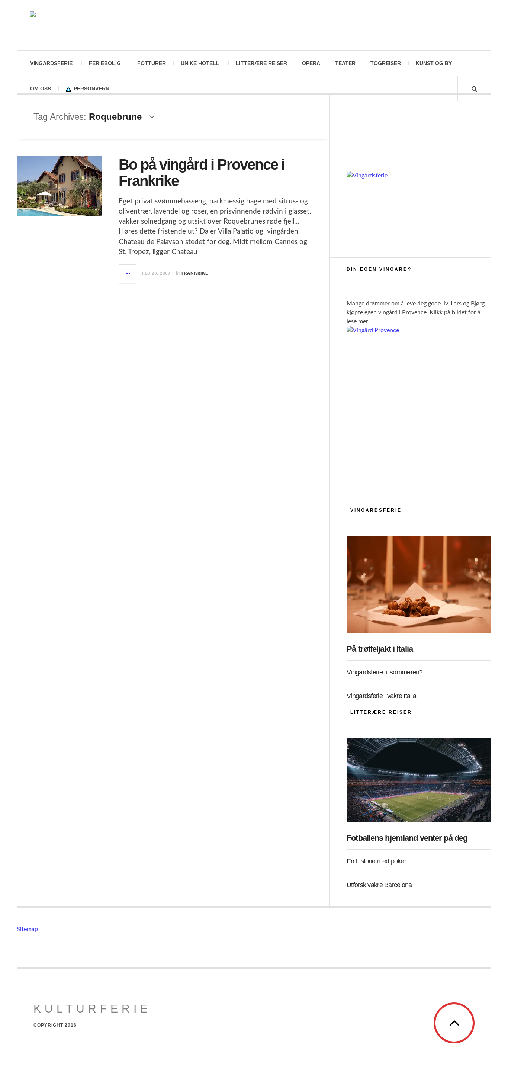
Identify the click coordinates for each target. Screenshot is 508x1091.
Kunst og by (434, 63)
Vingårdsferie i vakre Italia (381, 696)
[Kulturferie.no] (100, 25)
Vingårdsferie (51, 63)
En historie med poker (376, 861)
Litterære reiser (261, 63)
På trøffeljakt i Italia (380, 649)
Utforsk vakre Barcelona (379, 885)
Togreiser (385, 63)
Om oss (40, 89)
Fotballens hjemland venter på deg (407, 838)
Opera (311, 63)
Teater (345, 63)
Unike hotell (200, 63)
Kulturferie (92, 1008)
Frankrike (194, 273)
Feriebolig (105, 63)
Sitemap (27, 929)
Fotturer (151, 63)
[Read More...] (128, 274)
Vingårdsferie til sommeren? (385, 672)
